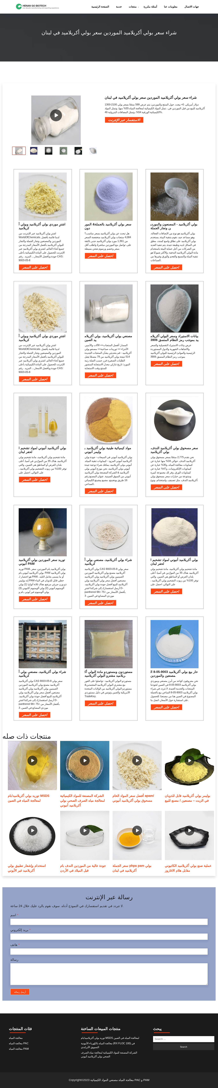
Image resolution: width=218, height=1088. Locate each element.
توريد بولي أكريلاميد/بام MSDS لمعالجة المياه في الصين (110, 1038)
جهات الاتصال (191, 6)
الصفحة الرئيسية (100, 6)
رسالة (14, 959)
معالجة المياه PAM (19, 1048)
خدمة (119, 6)
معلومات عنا (170, 6)
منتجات (133, 6)
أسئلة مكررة (150, 6)
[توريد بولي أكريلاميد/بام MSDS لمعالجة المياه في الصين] (32, 765)
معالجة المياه (16, 1038)
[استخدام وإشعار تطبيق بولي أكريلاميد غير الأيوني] (32, 835)
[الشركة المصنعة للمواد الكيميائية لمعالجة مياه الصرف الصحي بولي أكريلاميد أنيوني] (84, 765)
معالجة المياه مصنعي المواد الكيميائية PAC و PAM (119, 1080)
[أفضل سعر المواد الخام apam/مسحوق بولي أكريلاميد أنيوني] (137, 765)
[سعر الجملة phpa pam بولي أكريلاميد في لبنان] (137, 835)
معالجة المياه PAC (19, 1043)
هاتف (15, 944)
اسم (14, 915)
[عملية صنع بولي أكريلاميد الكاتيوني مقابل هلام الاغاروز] (189, 835)
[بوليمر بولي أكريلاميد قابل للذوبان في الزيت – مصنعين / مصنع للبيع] (189, 765)
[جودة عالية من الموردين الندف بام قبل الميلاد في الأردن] (84, 835)
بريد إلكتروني (20, 930)
